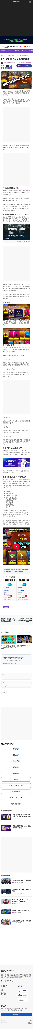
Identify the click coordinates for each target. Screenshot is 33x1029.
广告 (2, 995)
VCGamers (5, 1022)
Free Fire (24, 62)
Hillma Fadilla (7, 62)
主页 (2, 55)
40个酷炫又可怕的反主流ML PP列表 (21, 890)
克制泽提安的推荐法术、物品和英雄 (24, 646)
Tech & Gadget (15, 893)
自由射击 (10, 55)
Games (29, 62)
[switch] (30, 47)
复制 (10, 68)
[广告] (16, 19)
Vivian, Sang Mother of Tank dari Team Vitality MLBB (21, 900)
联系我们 (3, 994)
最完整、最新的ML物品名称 (20, 910)
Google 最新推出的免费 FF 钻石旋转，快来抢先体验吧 (8, 647)
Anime (13, 922)
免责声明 (29, 1022)
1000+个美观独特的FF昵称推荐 (21, 880)
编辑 (2, 990)
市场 (2, 989)
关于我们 (3, 992)
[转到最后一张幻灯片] (27, 632)
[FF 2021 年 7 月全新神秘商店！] (11, 66)
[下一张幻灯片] (30, 632)
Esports (14, 903)
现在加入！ (16, 1014)
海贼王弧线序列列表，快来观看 (21, 921)
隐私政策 (29, 1023)
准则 (31, 1021)
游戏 (5, 55)
